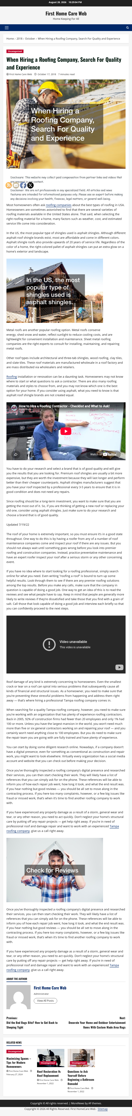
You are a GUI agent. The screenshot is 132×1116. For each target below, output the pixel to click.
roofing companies (58, 205)
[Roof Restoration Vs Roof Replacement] (50, 1058)
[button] (6, 27)
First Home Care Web (66, 13)
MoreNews (77, 1103)
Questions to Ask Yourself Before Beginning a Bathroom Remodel (81, 1077)
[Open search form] (127, 27)
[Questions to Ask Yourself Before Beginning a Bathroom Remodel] (81, 1058)
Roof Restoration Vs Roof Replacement (49, 1073)
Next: (97, 1022)
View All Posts (45, 1000)
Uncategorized (15, 51)
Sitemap (103, 1109)
